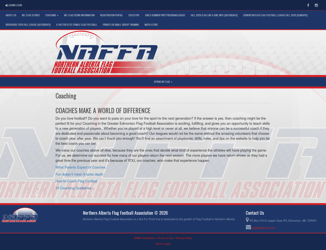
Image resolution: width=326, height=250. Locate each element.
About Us (11, 15)
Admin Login (163, 243)
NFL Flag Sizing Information (79, 15)
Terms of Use (165, 238)
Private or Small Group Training (121, 24)
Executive (133, 15)
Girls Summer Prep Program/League (165, 15)
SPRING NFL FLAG (162, 82)
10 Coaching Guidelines (73, 187)
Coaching (51, 15)
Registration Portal (111, 15)
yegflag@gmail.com (263, 228)
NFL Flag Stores (31, 15)
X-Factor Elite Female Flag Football (76, 24)
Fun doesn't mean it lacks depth (79, 174)
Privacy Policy (184, 238)
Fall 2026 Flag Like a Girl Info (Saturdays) (214, 15)
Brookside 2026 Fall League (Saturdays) (28, 24)
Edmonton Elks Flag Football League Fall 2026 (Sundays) (275, 15)
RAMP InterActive (144, 238)
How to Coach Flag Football (76, 180)
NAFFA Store (151, 24)
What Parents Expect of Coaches (80, 167)
